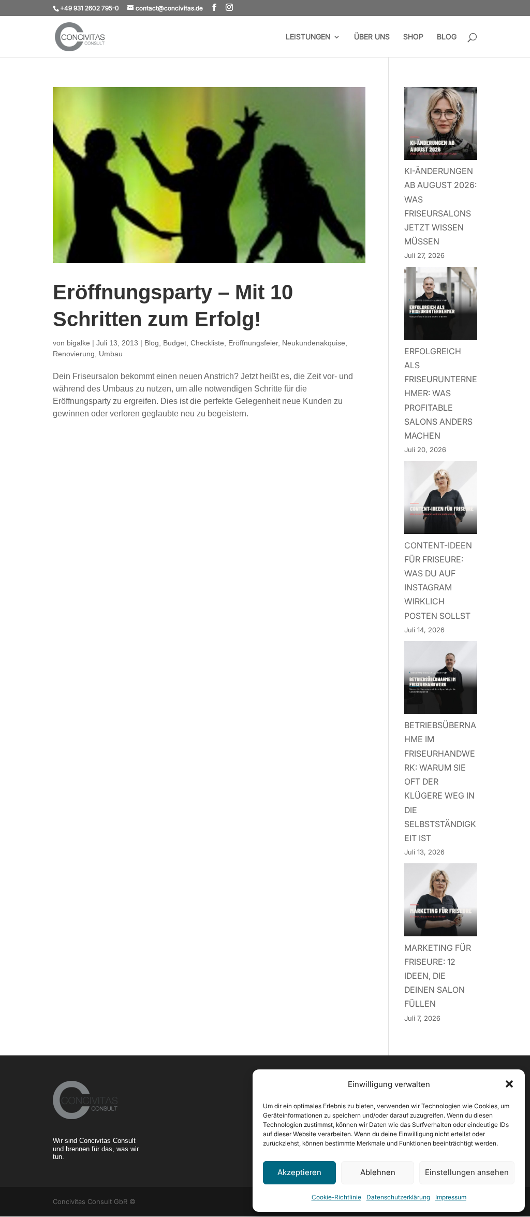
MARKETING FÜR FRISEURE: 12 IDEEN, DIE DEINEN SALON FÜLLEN (437, 976)
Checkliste (207, 343)
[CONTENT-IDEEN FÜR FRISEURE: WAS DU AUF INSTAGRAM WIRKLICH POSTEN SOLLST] (440, 499)
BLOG (447, 37)
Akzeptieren (299, 1172)
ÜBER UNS (372, 37)
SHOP (413, 37)
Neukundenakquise (313, 343)
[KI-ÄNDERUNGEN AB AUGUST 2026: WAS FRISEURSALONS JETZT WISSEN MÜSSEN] (440, 125)
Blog (151, 343)
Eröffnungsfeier (253, 343)
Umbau (111, 354)
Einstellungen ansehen (467, 1172)
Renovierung (74, 354)
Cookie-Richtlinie (336, 1197)
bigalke (78, 343)
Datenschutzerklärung (398, 1197)
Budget (174, 343)
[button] (509, 1084)
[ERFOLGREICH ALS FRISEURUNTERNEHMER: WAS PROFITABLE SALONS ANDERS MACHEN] (440, 305)
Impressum (450, 1197)
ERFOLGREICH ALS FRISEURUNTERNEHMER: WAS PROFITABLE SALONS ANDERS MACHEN (440, 393)
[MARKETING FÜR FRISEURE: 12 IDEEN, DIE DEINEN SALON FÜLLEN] (440, 901)
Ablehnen (377, 1172)
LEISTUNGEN (308, 37)
